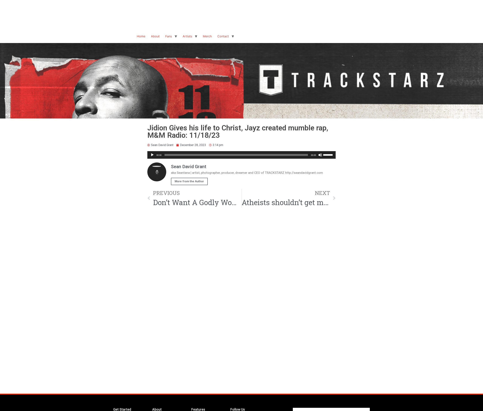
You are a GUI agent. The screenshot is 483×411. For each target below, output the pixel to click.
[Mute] (320, 155)
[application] (241, 155)
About (155, 36)
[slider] (328, 154)
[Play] (152, 155)
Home (141, 36)
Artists (187, 36)
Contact (223, 36)
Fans (168, 36)
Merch (207, 36)
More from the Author (189, 181)
